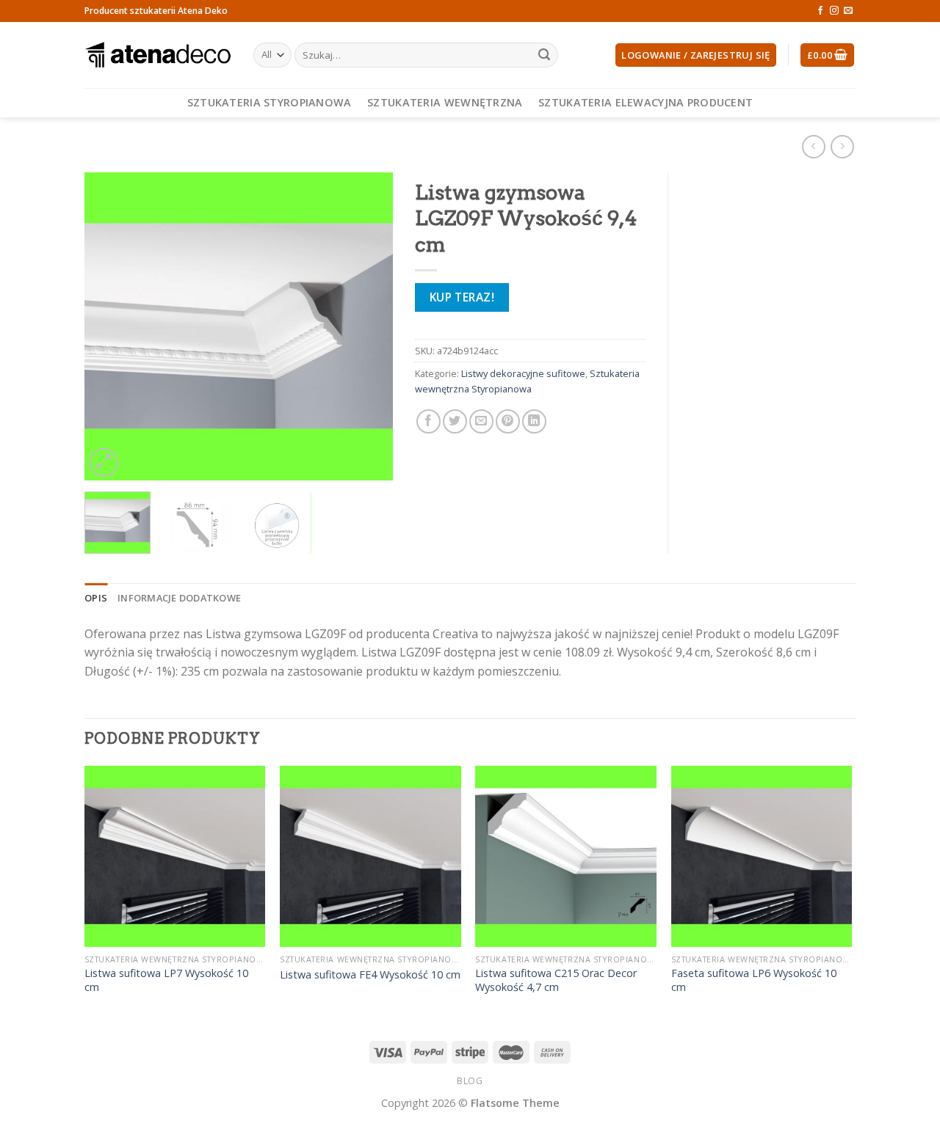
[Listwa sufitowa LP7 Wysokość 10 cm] (175, 856)
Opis (95, 597)
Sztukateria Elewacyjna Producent (645, 102)
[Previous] (109, 326)
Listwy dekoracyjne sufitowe (523, 373)
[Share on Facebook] (428, 421)
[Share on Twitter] (455, 421)
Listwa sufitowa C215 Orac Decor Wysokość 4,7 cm (556, 980)
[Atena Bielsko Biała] (157, 55)
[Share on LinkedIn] (534, 421)
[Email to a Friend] (481, 421)
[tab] (95, 597)
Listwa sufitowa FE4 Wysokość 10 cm (370, 974)
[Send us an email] (848, 11)
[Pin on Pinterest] (508, 421)
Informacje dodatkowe (179, 597)
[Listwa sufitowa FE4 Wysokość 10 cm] (370, 856)
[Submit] (544, 55)
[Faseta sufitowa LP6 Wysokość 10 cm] (762, 856)
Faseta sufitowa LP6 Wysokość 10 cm (753, 980)
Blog (469, 1081)
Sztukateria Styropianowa (269, 102)
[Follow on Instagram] (834, 11)
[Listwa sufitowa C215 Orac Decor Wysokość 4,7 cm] (566, 856)
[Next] (368, 326)
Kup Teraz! (462, 297)
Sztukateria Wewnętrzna (444, 102)
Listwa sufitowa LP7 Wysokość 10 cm (166, 980)
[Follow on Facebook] (820, 11)
